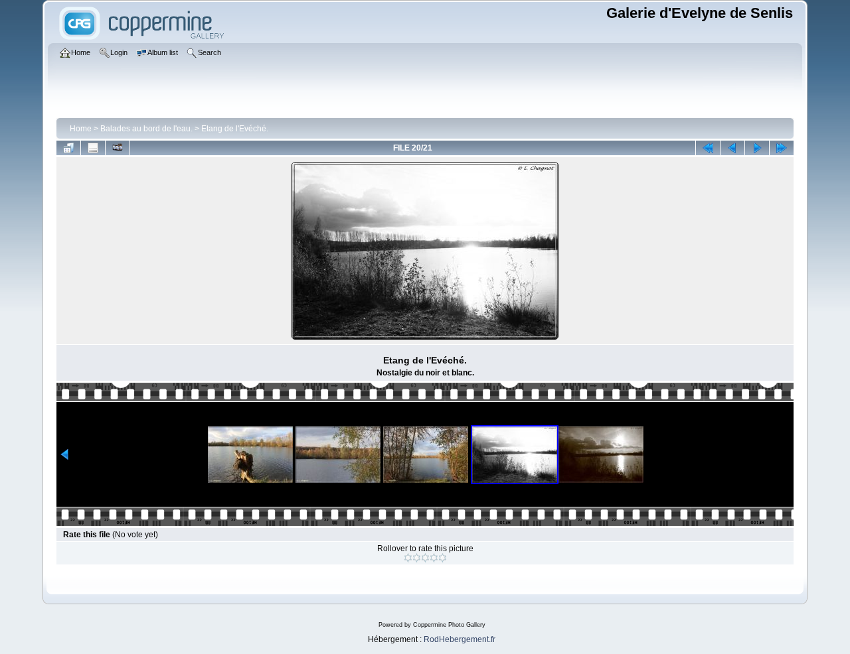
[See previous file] (732, 148)
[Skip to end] (782, 148)
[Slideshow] (117, 148)
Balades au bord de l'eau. (146, 128)
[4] (434, 557)
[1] (408, 557)
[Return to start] (708, 148)
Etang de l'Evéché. (234, 128)
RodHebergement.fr (459, 639)
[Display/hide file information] (93, 148)
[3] (425, 557)
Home (81, 128)
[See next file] (757, 148)
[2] (416, 557)
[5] (442, 557)
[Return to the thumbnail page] (68, 148)
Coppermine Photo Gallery (449, 624)
